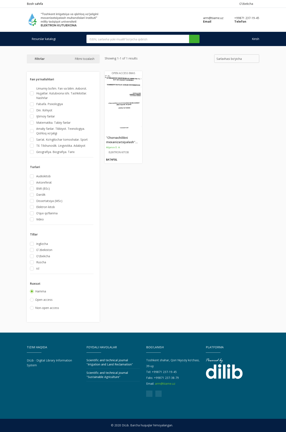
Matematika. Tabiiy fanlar (53, 123)
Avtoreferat (44, 182)
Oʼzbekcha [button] (247, 4)
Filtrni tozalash (84, 59)
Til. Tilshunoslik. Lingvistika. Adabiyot (60, 146)
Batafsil (111, 159)
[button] (63, 79)
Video (40, 219)
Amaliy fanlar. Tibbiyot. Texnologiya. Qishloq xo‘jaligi (60, 131)
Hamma (40, 291)
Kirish (255, 39)
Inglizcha (42, 244)
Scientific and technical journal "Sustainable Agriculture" (107, 375)
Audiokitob (43, 176)
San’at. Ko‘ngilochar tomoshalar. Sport (62, 139)
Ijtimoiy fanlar (45, 116)
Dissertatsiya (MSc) (49, 201)
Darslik (40, 195)
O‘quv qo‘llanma (47, 213)
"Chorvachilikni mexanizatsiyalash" (122, 140)
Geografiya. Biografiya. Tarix (55, 152)
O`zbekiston (44, 250)
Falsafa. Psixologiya (49, 104)
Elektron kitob (45, 207)
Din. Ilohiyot (44, 110)
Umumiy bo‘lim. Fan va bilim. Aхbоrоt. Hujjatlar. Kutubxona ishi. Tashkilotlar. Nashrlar (61, 93)
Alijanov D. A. (113, 147)
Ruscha (41, 262)
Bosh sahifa (35, 4)
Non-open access (47, 308)
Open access (44, 300)
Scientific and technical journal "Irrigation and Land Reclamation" (109, 362)
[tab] (62, 79)
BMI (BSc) (43, 188)
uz (37, 268)
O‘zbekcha (43, 256)
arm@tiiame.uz (165, 384)
